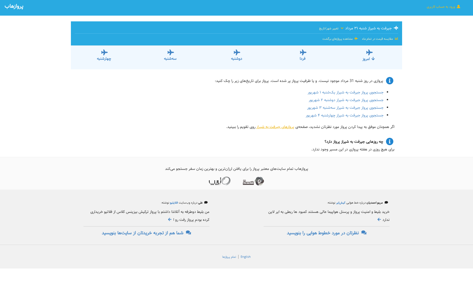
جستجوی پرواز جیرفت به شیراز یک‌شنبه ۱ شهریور (345, 92)
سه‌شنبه (170, 59)
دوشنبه (236, 59)
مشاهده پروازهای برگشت (337, 38)
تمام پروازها (229, 256)
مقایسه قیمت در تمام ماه (377, 38)
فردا (302, 59)
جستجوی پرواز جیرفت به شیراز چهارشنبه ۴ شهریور (344, 115)
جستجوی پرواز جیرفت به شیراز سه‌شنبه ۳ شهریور (345, 108)
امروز (366, 59)
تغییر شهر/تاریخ (329, 28)
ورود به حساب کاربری (441, 6)
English (246, 256)
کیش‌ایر (340, 202)
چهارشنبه (104, 59)
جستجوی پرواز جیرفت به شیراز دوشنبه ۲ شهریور (346, 100)
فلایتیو (173, 202)
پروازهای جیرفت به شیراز (275, 127)
